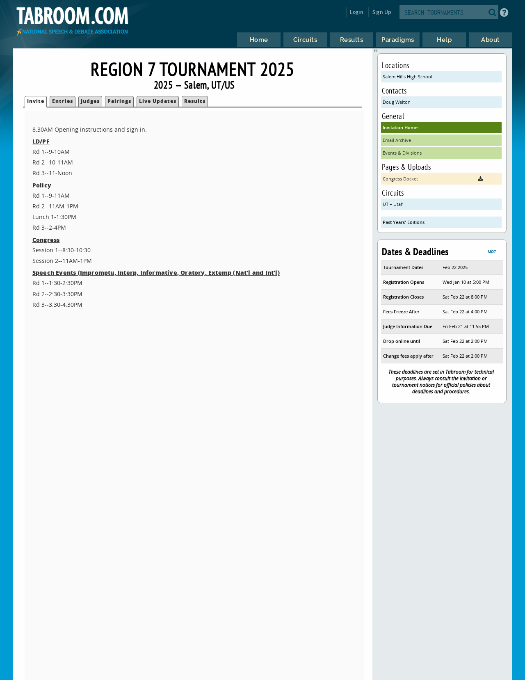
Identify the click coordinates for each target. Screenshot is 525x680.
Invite (35, 101)
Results (194, 101)
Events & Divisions (402, 153)
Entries (62, 101)
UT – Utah (393, 204)
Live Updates (157, 101)
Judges (90, 101)
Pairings (119, 101)
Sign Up (381, 12)
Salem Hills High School (407, 76)
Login (356, 12)
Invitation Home (400, 127)
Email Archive (397, 140)
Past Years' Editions (404, 222)
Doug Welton (397, 102)
